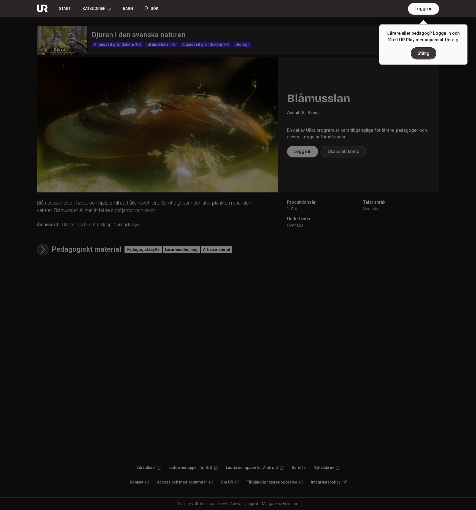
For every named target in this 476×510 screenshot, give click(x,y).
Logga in (423, 8)
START (65, 8)
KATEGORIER (94, 8)
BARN (128, 8)
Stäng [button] (423, 53)
